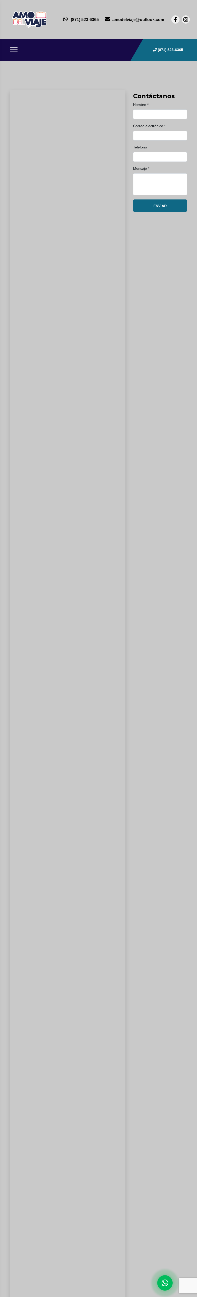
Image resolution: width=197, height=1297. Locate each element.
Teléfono (140, 147)
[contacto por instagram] (186, 19)
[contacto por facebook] (175, 19)
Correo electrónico (149, 126)
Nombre (141, 105)
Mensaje (141, 168)
